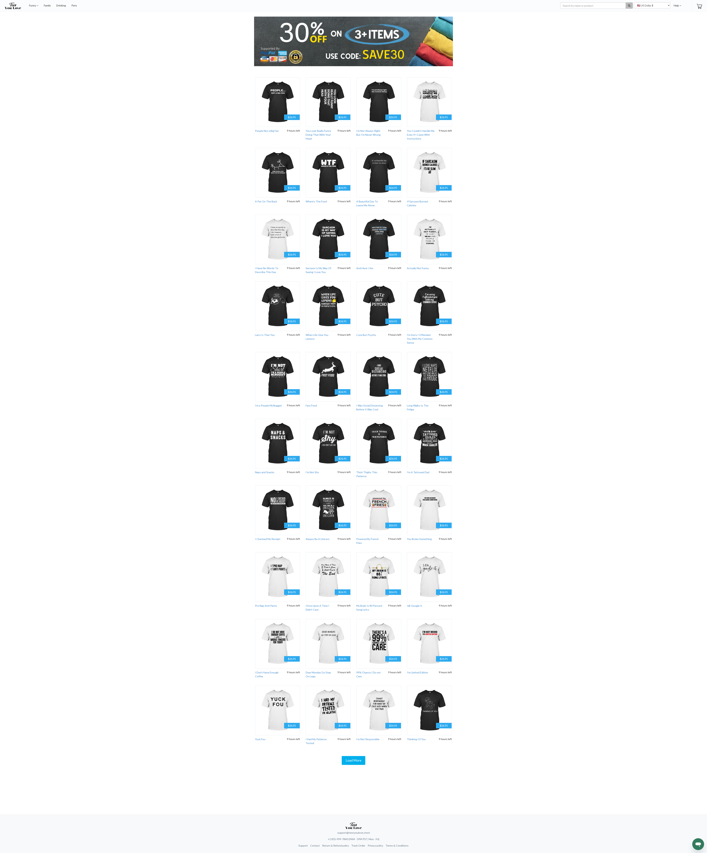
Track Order (358, 845)
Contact (315, 845)
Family (47, 5)
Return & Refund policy (335, 845)
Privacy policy (375, 845)
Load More (353, 760)
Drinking (61, 5)
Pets (74, 5)
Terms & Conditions (397, 845)
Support (303, 845)
